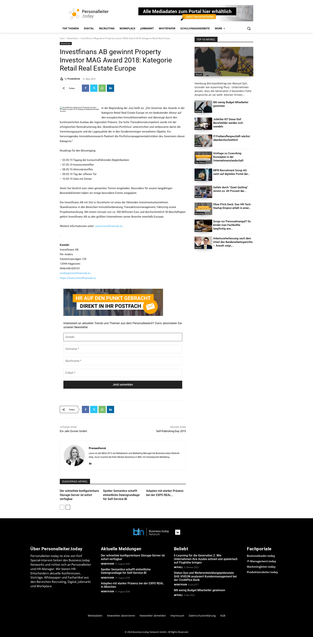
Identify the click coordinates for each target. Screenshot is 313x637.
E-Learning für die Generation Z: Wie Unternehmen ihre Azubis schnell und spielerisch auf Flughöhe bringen (205, 559)
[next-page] (68, 507)
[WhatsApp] (102, 88)
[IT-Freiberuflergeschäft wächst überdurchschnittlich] (203, 140)
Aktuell (199, 74)
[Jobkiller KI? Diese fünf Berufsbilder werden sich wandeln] (203, 123)
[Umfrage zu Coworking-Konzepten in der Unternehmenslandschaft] (203, 158)
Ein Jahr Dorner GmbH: (73, 431)
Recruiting (199, 213)
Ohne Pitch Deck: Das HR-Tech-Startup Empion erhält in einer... (232, 206)
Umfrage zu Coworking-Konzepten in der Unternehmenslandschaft (228, 157)
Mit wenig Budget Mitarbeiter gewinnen (199, 590)
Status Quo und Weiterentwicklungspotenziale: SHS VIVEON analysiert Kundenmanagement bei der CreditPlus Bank (205, 576)
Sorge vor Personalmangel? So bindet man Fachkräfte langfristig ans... (232, 225)
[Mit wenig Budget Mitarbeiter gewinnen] (203, 106)
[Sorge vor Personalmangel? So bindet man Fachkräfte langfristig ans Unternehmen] (203, 226)
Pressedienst (73, 78)
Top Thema (200, 162)
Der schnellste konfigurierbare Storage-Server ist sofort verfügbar (79, 495)
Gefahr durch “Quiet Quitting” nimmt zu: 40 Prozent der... (230, 189)
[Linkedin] (110, 88)
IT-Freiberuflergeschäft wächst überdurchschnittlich (231, 138)
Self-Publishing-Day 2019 (171, 431)
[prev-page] (62, 507)
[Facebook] (85, 88)
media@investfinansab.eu (75, 273)
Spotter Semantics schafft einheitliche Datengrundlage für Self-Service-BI (121, 495)
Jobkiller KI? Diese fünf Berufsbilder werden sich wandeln (228, 123)
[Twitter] (93, 88)
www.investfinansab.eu (109, 226)
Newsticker (72, 38)
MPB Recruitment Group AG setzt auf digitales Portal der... (231, 172)
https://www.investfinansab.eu (78, 278)
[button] (249, 28)
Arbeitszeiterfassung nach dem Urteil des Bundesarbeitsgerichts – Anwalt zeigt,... (233, 242)
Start (62, 38)
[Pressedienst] (62, 79)
